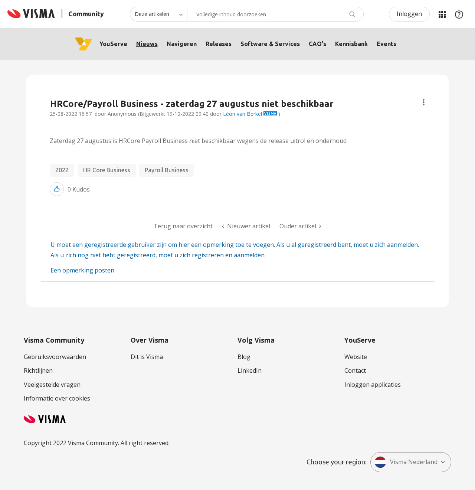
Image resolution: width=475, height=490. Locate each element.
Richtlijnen (38, 370)
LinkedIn (250, 370)
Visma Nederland (414, 462)
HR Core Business (106, 170)
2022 (62, 170)
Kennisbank (351, 43)
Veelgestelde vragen (52, 384)
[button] (57, 189)
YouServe (113, 43)
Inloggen (409, 14)
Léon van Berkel (242, 113)
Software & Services (270, 43)
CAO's (317, 43)
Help (459, 14)
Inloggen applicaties (372, 384)
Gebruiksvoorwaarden (55, 357)
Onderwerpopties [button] (423, 102)
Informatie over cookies (57, 398)
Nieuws (147, 43)
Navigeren (182, 43)
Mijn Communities (442, 14)
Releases (219, 43)
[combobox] (275, 14)
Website (355, 357)
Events (386, 43)
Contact (355, 370)
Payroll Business (167, 170)
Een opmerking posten (82, 270)
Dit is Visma (147, 357)
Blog (244, 357)
